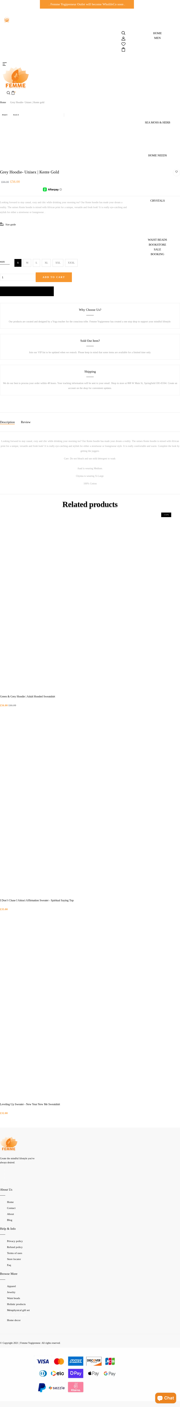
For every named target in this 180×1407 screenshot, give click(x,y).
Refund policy (15, 1247)
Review (26, 422)
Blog (9, 1220)
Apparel (11, 1286)
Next (16, 115)
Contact (11, 1208)
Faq (9, 1265)
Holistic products (16, 1304)
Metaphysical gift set (18, 1310)
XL (46, 262)
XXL (57, 262)
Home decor (14, 1320)
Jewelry (11, 1292)
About (10, 1214)
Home (3, 102)
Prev (5, 115)
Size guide (10, 224)
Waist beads (13, 1298)
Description (7, 422)
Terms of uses (14, 1253)
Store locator (14, 1259)
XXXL (71, 262)
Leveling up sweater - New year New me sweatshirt (30, 1104)
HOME (157, 33)
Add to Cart (54, 277)
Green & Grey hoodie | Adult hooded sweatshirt (27, 696)
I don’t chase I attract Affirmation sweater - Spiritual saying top (37, 900)
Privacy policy (15, 1241)
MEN (157, 38)
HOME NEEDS (157, 155)
